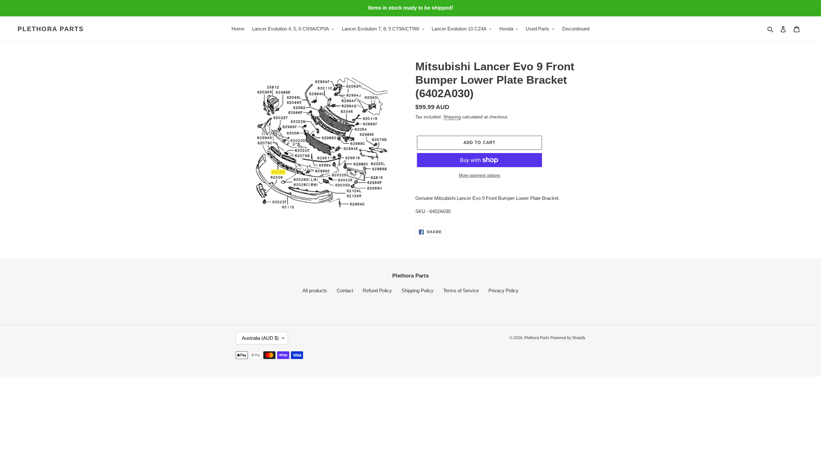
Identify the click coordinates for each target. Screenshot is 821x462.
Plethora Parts (51, 28)
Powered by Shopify (567, 338)
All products (314, 290)
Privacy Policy (503, 290)
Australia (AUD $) (260, 338)
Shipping (452, 116)
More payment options (479, 175)
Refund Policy (377, 290)
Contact (345, 290)
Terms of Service (461, 290)
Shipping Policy (418, 290)
